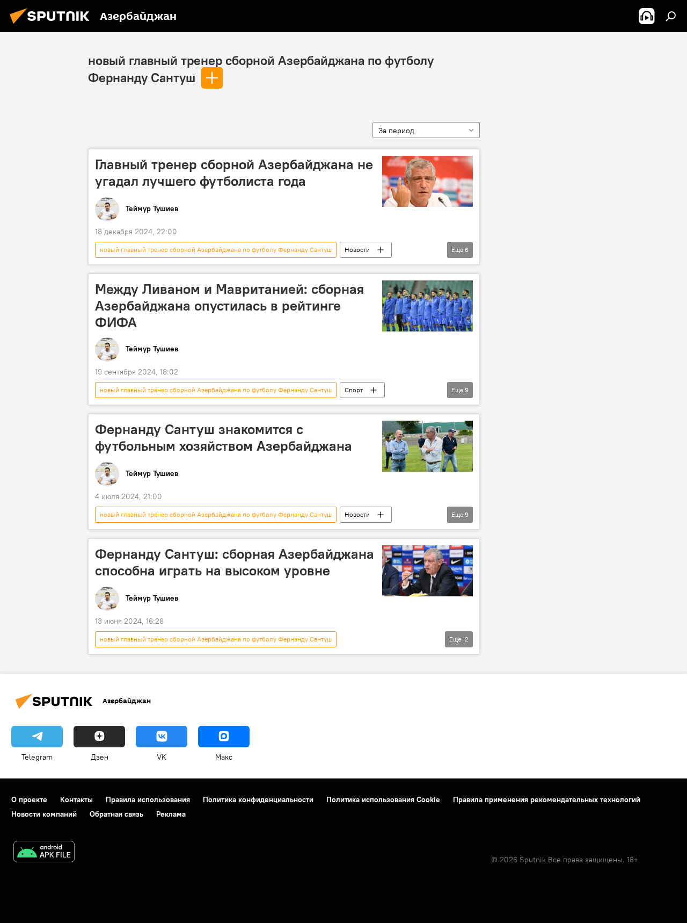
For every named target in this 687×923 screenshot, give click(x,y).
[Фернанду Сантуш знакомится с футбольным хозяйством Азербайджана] (427, 446)
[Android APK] (44, 853)
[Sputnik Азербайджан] (52, 25)
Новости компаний (44, 814)
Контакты (76, 799)
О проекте (29, 799)
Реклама (171, 814)
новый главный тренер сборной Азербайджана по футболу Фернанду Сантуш (216, 250)
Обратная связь (116, 814)
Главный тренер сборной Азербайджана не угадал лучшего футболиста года (234, 173)
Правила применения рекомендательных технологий (546, 799)
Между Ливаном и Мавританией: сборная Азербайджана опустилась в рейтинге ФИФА (229, 305)
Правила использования (148, 799)
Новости (357, 250)
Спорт (354, 390)
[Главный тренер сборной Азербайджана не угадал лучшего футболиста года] (427, 181)
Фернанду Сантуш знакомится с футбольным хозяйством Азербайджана (223, 438)
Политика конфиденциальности (258, 799)
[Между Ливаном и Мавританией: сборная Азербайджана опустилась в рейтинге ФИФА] (427, 305)
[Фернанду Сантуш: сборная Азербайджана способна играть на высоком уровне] (427, 570)
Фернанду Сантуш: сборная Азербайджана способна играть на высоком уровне (234, 562)
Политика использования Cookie (383, 799)
